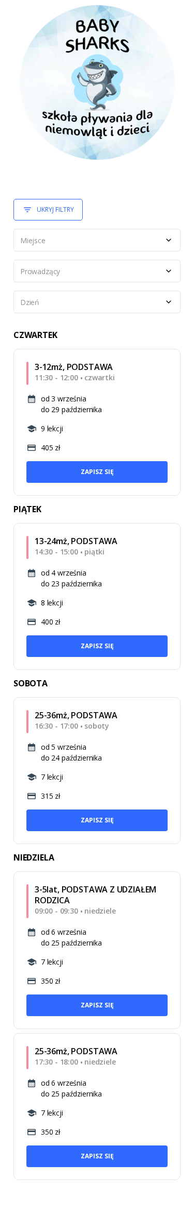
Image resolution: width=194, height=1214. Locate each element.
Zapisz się (97, 471)
